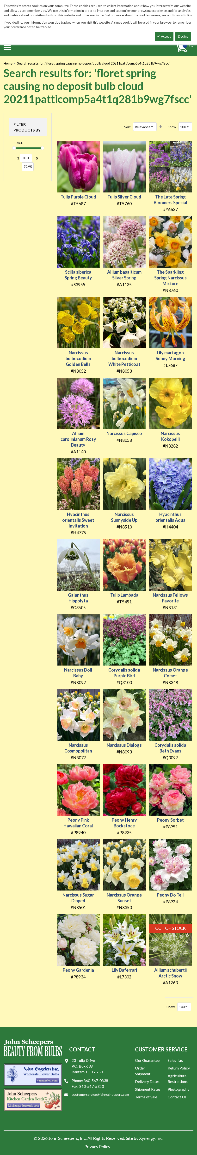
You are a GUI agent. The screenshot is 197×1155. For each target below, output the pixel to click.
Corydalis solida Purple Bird (124, 672)
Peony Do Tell (170, 895)
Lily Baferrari (124, 970)
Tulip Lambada (124, 595)
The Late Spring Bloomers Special (170, 199)
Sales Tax (175, 1060)
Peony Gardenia (78, 970)
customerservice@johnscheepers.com (100, 1094)
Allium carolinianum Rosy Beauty (78, 439)
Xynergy (147, 1138)
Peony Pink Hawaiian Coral (78, 822)
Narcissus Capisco (124, 433)
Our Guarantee (147, 1060)
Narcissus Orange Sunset (124, 897)
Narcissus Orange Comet (170, 672)
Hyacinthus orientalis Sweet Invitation (78, 520)
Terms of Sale (146, 1097)
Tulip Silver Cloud (124, 196)
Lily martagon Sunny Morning (170, 355)
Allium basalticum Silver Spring (124, 274)
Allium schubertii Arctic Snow (170, 972)
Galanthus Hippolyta (78, 597)
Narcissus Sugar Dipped (78, 897)
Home (8, 63)
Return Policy (179, 1068)
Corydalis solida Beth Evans (170, 747)
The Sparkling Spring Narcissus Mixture (170, 277)
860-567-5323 (91, 1086)
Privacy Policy (97, 1146)
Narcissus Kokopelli (170, 436)
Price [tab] (18, 143)
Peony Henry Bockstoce (124, 822)
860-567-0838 (96, 1080)
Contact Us (177, 1097)
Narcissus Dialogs (124, 745)
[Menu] (7, 47)
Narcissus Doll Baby (78, 672)
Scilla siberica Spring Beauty (78, 274)
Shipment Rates (147, 1089)
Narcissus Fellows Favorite (170, 597)
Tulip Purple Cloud (78, 196)
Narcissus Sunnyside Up (124, 517)
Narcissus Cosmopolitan (78, 747)
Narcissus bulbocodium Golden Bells (78, 358)
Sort (127, 127)
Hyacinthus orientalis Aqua (170, 517)
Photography (178, 1089)
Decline (183, 36)
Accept (166, 36)
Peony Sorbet (170, 820)
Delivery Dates (147, 1081)
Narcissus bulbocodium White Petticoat (124, 358)
